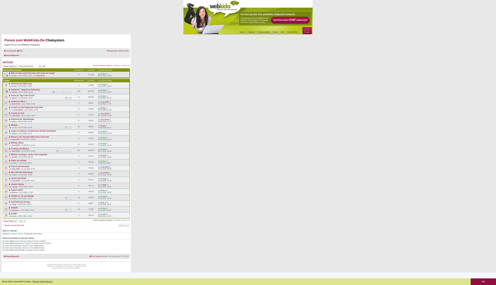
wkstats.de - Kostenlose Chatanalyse (25, 90)
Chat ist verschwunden (20, 166)
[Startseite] (224, 8)
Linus (14, 76)
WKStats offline (17, 143)
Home (242, 32)
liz (16, 128)
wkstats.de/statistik (18, 178)
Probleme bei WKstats (20, 149)
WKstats (14, 125)
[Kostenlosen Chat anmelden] (290, 20)
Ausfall (14, 214)
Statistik (14, 208)
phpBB (58, 266)
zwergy (103, 179)
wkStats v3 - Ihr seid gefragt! (22, 196)
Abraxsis (15, 210)
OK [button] (483, 282)
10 (68, 92)
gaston (14, 98)
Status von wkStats (18, 161)
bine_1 (103, 202)
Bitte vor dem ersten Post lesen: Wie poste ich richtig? (33, 73)
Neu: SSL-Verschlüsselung (21, 172)
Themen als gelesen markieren (102, 65)
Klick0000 (105, 173)
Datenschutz (81, 264)
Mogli (103, 108)
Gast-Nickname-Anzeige (20, 202)
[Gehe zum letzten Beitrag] (107, 74)
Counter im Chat (17, 113)
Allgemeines (40, 76)
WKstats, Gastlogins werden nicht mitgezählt (29, 155)
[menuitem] (20, 51)
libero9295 (16, 104)
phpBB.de (76, 268)
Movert (14, 192)
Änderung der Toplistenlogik (22, 119)
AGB (74, 264)
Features (251, 32)
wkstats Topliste (17, 184)
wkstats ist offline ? (19, 101)
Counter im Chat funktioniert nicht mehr (27, 107)
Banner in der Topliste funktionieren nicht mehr (30, 137)
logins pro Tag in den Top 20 (22, 95)
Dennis (14, 92)
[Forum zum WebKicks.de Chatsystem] (306, 30)
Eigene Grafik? (17, 190)
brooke (14, 157)
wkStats (7, 62)
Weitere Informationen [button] (42, 281)
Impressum (68, 264)
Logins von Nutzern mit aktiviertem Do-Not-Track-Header (33, 131)
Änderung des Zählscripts (21, 84)
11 (70, 92)
